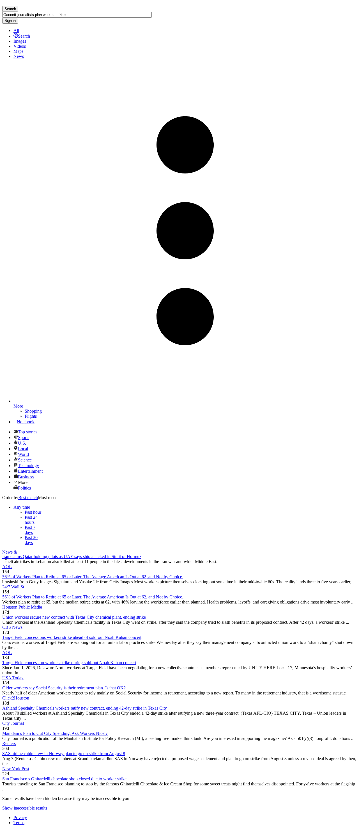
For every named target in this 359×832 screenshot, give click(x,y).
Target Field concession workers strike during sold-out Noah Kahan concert (69, 662)
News (18, 56)
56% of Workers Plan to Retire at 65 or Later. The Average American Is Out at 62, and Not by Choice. (92, 576)
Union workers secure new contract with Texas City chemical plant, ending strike (74, 617)
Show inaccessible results (24, 808)
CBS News (12, 627)
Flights (31, 416)
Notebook (25, 421)
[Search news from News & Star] (179, 552)
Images (19, 41)
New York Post (15, 768)
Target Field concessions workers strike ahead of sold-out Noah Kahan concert (71, 637)
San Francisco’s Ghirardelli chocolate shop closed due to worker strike (64, 778)
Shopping (33, 411)
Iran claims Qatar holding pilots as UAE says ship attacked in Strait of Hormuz (71, 556)
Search (24, 36)
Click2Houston (15, 698)
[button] (185, 482)
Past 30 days (31, 540)
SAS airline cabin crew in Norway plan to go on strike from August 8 (63, 753)
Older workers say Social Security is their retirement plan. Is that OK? (64, 687)
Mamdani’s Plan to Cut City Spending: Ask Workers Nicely (55, 733)
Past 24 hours (31, 520)
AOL (7, 566)
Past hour (33, 512)
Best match (28, 497)
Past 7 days (30, 530)
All (16, 30)
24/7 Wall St (13, 586)
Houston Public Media (22, 607)
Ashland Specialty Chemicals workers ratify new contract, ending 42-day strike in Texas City (84, 708)
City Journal (13, 723)
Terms (18, 822)
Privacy (20, 817)
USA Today (13, 677)
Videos (19, 46)
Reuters (9, 743)
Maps (18, 51)
